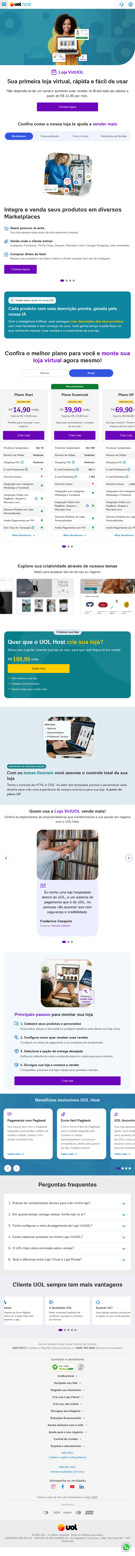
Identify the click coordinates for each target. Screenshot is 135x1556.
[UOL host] (20, 4)
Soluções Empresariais (65, 1418)
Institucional (66, 1376)
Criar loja (67, 1080)
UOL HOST (91, 1497)
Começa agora (20, 269)
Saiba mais (39, 668)
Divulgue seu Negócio (66, 1411)
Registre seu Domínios (66, 1390)
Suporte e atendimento (66, 1446)
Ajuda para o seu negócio (66, 1432)
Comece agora (67, 106)
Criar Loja (24, 435)
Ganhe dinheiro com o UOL (66, 1425)
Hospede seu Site (66, 1383)
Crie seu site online (66, 1404)
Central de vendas (66, 1439)
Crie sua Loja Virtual (65, 1397)
